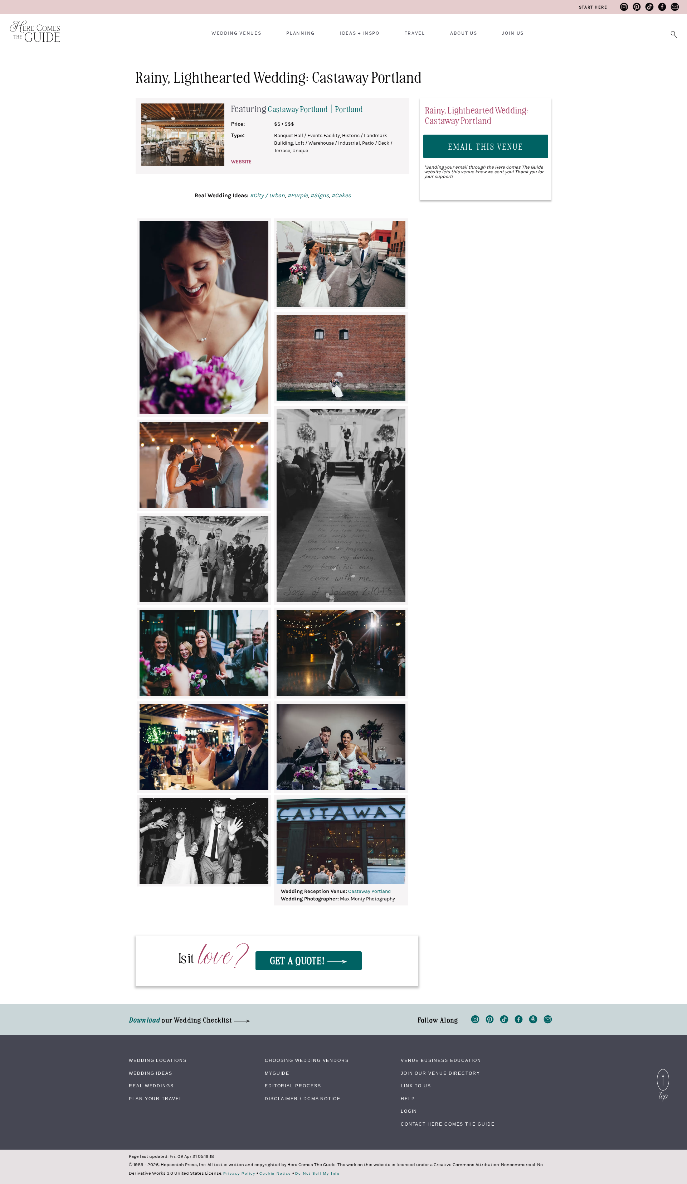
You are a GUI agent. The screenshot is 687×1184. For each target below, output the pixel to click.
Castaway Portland (369, 891)
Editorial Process (293, 1085)
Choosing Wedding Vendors (307, 1060)
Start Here (593, 7)
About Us (463, 33)
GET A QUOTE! (298, 960)
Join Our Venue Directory (440, 1073)
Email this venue (485, 146)
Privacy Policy (239, 1173)
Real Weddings (151, 1085)
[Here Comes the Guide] (30, 26)
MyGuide (277, 1073)
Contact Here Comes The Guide (448, 1124)
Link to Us (416, 1085)
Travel (415, 33)
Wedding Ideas (150, 1073)
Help (408, 1098)
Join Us (513, 33)
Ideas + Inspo (360, 33)
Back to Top (663, 1071)
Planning (300, 33)
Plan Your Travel (155, 1098)
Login (409, 1111)
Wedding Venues (236, 33)
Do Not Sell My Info (317, 1173)
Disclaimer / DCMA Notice (303, 1098)
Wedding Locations (158, 1060)
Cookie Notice (275, 1173)
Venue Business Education (441, 1060)
